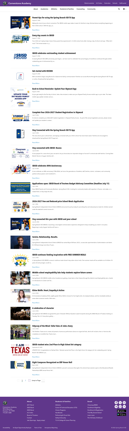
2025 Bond (30, 410)
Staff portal (122, 3)
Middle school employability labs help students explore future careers (62, 272)
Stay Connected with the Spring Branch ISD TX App (53, 130)
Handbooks (58, 412)
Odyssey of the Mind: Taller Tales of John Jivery (52, 326)
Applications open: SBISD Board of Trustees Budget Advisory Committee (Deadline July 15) (70, 183)
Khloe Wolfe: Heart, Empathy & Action (48, 290)
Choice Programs (60, 410)
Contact (29, 418)
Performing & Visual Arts (62, 415)
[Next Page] (29, 380)
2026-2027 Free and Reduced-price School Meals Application (58, 201)
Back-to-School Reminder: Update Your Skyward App (54, 89)
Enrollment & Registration (95, 410)
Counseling (81, 9)
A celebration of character (43, 308)
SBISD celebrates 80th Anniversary (47, 165)
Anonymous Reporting (51, 427)
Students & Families (67, 9)
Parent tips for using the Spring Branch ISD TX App (53, 17)
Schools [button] (115, 3)
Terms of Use (38, 427)
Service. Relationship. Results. (45, 237)
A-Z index (30, 412)
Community (91, 9)
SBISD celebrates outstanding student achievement (54, 53)
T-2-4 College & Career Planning (65, 420)
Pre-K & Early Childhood (95, 418)
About (36, 9)
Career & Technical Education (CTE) (66, 407)
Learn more (91, 415)
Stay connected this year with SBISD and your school (54, 219)
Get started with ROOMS (42, 71)
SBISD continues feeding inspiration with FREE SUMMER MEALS (59, 254)
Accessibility (6, 427)
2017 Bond (30, 405)
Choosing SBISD (93, 405)
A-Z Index (99, 3)
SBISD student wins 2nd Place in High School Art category (56, 344)
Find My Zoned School (95, 412)
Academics (44, 9)
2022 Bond (30, 407)
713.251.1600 (7, 413)
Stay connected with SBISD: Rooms (47, 148)
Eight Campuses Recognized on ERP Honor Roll (52, 362)
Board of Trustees (32, 415)
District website (89, 3)
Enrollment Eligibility (94, 407)
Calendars (107, 3)
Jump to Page (36, 380)
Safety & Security (60, 418)
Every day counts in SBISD (43, 35)
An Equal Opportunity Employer (22, 427)
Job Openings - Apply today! (36, 420)
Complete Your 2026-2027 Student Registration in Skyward (57, 112)
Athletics (54, 9)
